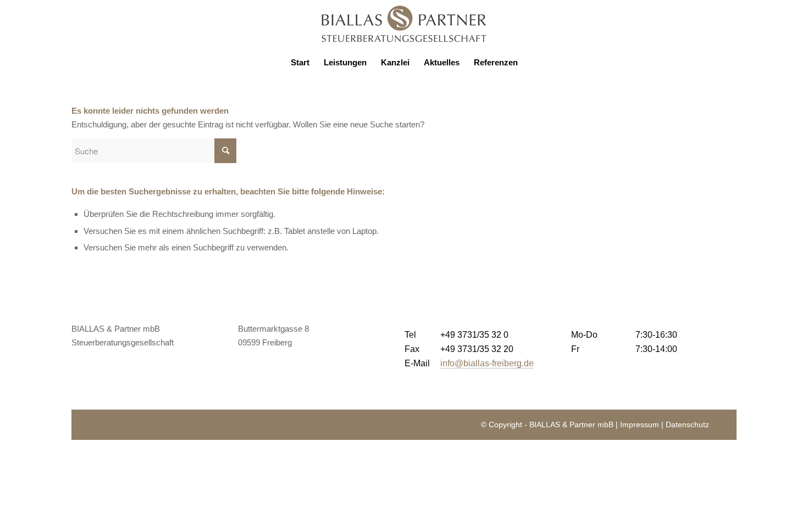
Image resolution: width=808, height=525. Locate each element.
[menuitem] (300, 62)
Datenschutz (687, 424)
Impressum (639, 424)
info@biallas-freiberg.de (487, 363)
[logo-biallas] (404, 24)
